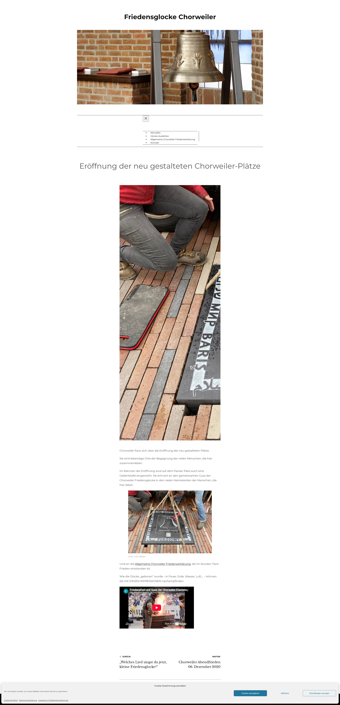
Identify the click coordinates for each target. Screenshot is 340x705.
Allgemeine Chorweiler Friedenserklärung (163, 564)
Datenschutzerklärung (28, 700)
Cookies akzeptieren (250, 693)
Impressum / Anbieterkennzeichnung (53, 700)
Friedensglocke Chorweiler (170, 17)
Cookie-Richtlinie (11, 700)
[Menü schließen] (146, 118)
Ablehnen (285, 693)
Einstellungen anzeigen (319, 693)
